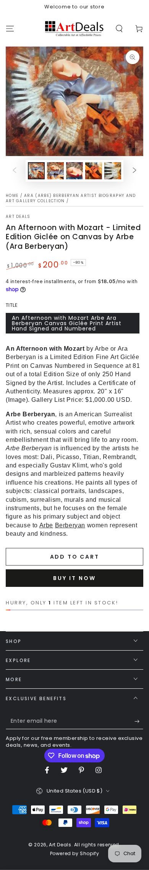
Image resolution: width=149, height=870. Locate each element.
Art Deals (18, 216)
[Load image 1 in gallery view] (36, 170)
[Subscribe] (138, 721)
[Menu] (10, 28)
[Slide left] (14, 170)
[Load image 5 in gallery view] (112, 170)
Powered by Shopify (74, 854)
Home (12, 195)
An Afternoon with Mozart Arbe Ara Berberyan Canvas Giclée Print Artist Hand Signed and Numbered (66, 323)
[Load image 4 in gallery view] (93, 170)
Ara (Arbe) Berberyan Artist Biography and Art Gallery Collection (71, 198)
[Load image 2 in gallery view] (55, 170)
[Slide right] (134, 170)
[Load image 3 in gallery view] (74, 170)
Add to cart (74, 557)
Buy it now (74, 578)
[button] (119, 28)
